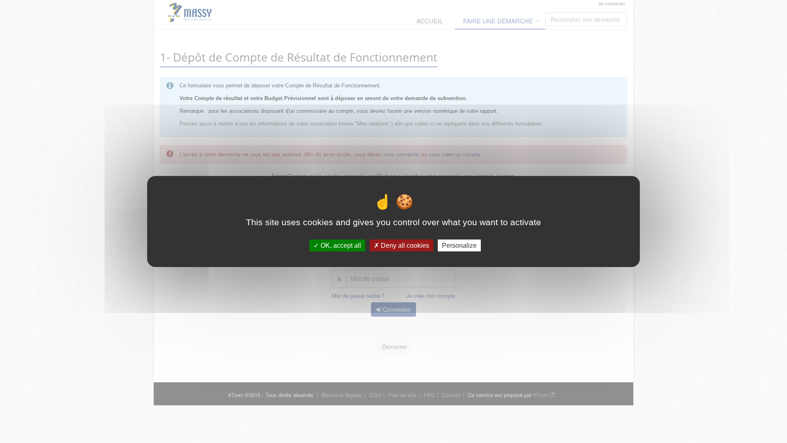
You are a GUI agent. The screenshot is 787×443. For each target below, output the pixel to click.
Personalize (459, 245)
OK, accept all (340, 245)
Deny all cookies (404, 245)
